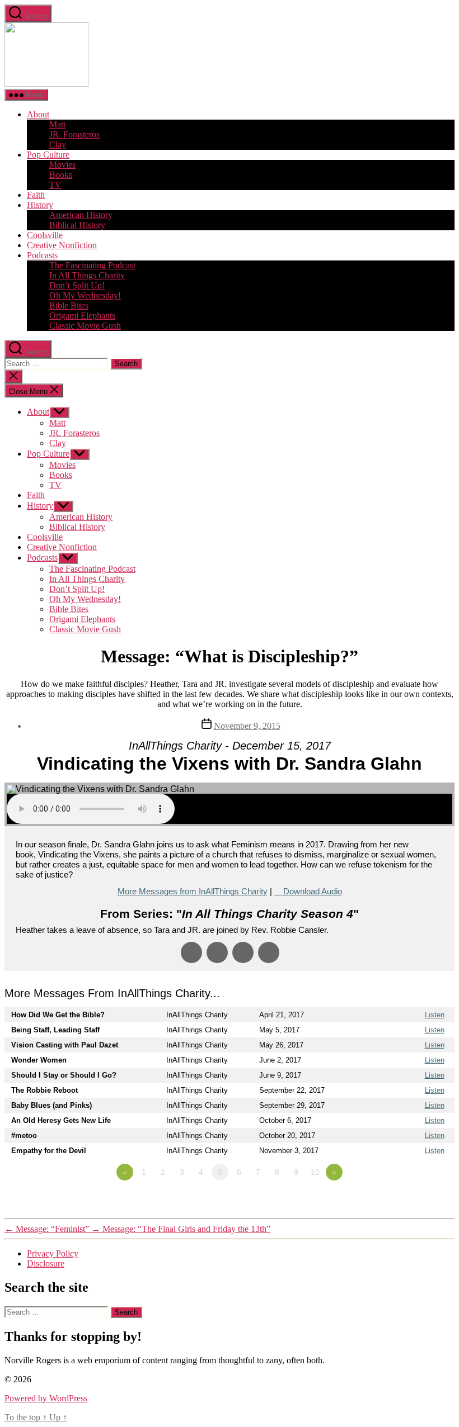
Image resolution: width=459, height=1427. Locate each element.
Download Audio (312, 891)
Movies (62, 164)
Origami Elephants (82, 315)
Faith (36, 195)
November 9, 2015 (247, 726)
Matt (57, 124)
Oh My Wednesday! (85, 295)
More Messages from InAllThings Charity (193, 891)
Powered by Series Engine (413, 1203)
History (40, 205)
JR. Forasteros (74, 134)
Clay (57, 144)
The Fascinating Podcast (92, 265)
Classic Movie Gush (85, 325)
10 (315, 1172)
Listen (434, 1015)
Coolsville (45, 235)
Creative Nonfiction (62, 245)
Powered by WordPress (45, 1398)
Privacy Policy (52, 1253)
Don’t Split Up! (77, 285)
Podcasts (42, 255)
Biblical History (77, 225)
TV (55, 184)
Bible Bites (68, 305)
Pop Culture (48, 154)
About (38, 114)
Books (60, 174)
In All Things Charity (87, 275)
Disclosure (45, 1263)
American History (81, 215)
